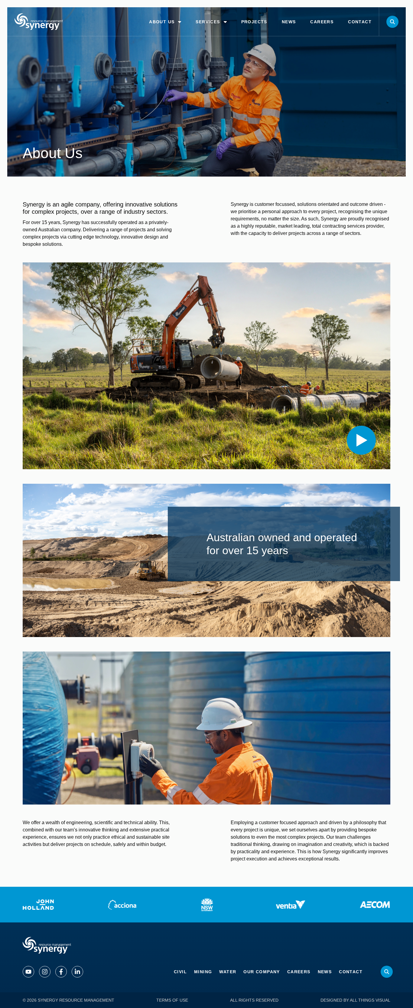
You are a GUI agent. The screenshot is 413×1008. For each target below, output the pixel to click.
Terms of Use (172, 1000)
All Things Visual (370, 1000)
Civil (180, 971)
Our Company (261, 971)
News (325, 971)
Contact (351, 971)
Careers (299, 971)
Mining (203, 971)
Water (227, 971)
